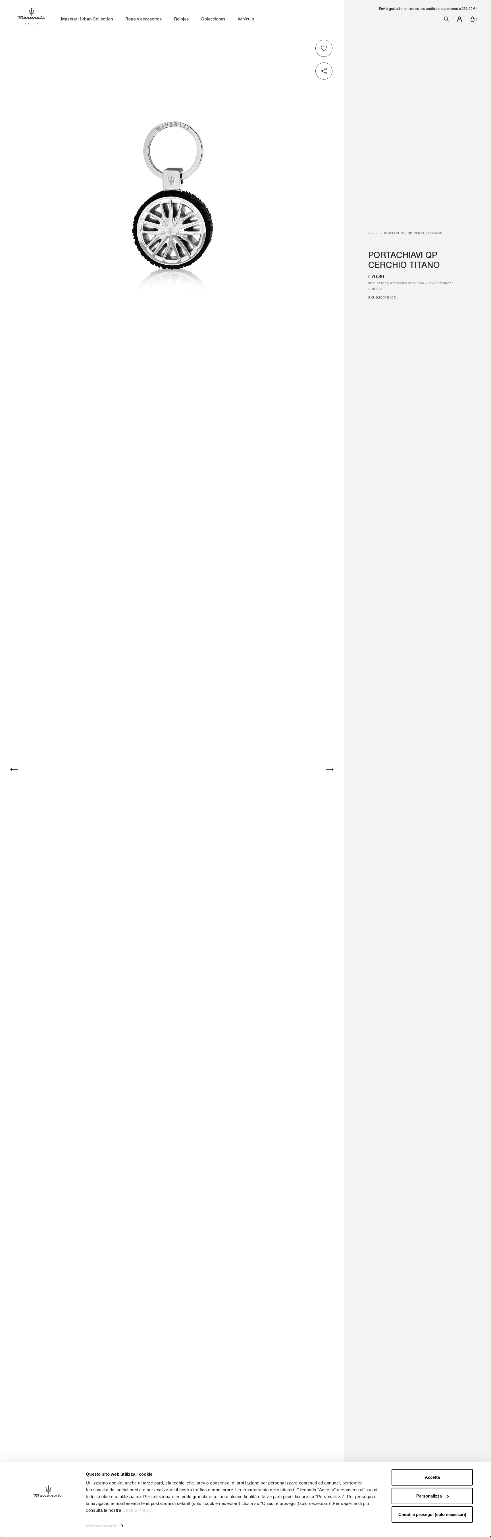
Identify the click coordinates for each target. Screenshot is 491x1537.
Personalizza (429, 1495)
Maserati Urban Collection (87, 19)
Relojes (181, 19)
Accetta (432, 1477)
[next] (329, 769)
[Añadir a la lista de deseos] (324, 48)
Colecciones (213, 19)
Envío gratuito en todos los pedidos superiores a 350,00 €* (428, 9)
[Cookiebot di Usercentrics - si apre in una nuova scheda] (48, 1526)
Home (372, 233)
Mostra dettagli (101, 1525)
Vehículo (246, 19)
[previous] (14, 769)
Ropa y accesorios (143, 19)
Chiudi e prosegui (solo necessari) (432, 1514)
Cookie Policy (137, 1510)
